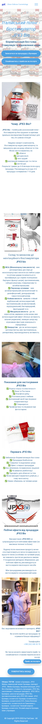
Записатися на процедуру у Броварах (21, 53)
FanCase (30, 718)
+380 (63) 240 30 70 (32, 644)
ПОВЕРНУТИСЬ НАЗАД (21, 672)
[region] (21, 192)
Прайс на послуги (32, 661)
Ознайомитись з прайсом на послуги (21, 61)
